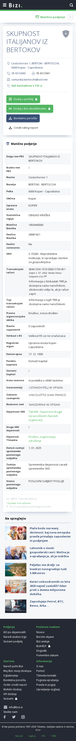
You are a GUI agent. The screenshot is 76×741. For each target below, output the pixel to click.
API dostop (10, 694)
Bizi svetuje (43, 641)
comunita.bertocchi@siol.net (29, 79)
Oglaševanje (10, 675)
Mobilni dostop (12, 689)
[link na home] (15, 5)
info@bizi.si (15, 707)
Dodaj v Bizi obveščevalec (30, 108)
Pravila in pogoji (46, 685)
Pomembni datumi (47, 655)
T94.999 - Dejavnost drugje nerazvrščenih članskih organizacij (45, 416)
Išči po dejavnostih (14, 632)
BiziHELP (41, 646)
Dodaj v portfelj (23, 99)
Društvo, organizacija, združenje (42, 439)
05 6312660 (19, 73)
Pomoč (40, 671)
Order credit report (15, 685)
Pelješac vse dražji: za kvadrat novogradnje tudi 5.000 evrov (48, 569)
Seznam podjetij (13, 641)
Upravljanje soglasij (48, 689)
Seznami (8, 698)
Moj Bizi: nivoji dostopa (17, 671)
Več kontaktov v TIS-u (26, 85)
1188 (53, 735)
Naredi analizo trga (14, 637)
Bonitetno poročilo (25, 118)
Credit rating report (26, 128)
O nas (39, 666)
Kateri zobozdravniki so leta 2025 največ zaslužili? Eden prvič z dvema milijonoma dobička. (50, 588)
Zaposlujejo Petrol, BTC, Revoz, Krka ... (47, 603)
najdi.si (32, 735)
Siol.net (19, 735)
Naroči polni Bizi (13, 666)
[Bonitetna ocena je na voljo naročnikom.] (65, 33)
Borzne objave (45, 637)
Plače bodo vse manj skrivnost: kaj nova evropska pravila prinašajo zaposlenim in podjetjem (50, 534)
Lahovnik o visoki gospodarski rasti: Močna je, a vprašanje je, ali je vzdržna (50, 552)
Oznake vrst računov (19, 503)
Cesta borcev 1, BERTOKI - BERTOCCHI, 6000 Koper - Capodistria (35, 65)
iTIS (43, 735)
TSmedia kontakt (46, 675)
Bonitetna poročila (14, 680)
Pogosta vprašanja (47, 680)
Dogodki (41, 650)
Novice (40, 632)
